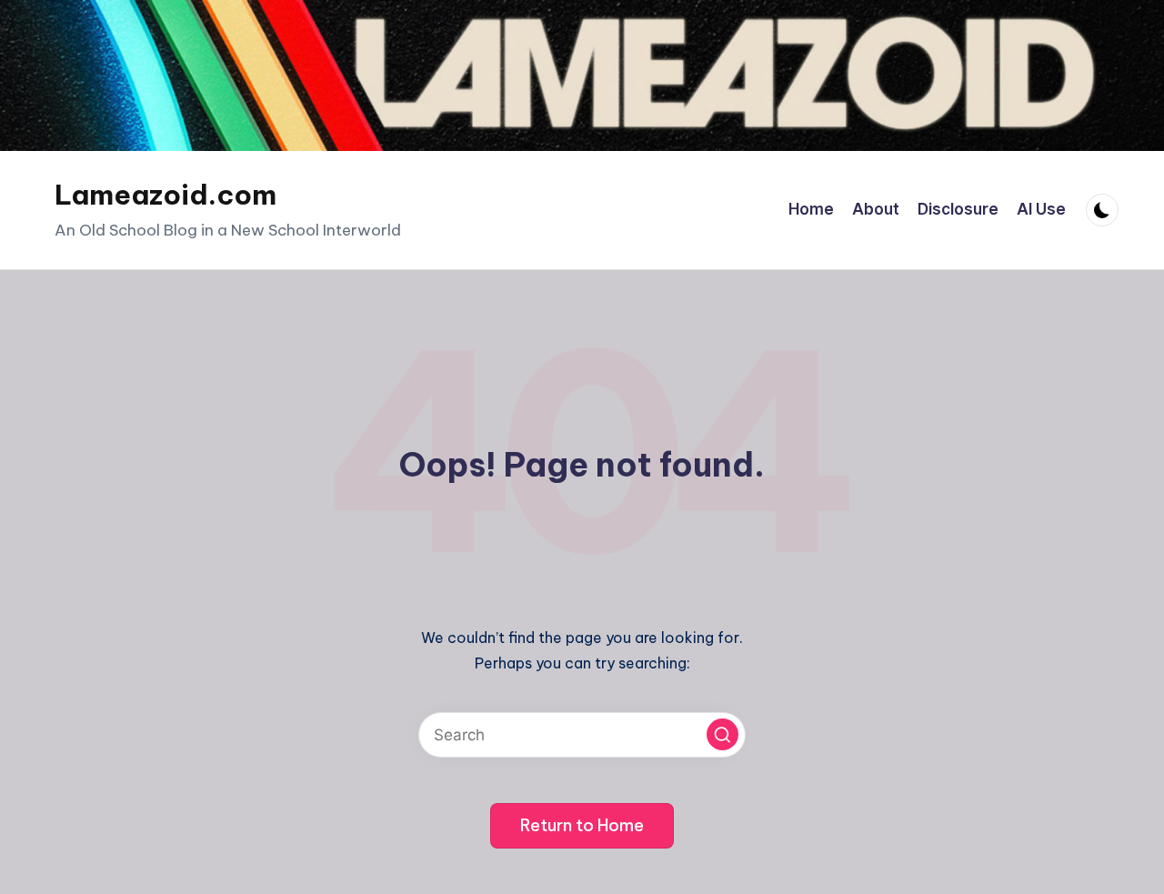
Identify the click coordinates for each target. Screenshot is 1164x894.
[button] (722, 734)
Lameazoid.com (165, 194)
